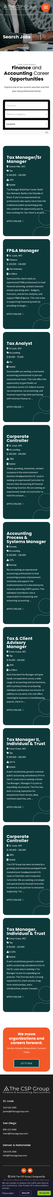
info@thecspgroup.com (15, 1155)
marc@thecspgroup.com (15, 1133)
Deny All (25, 1193)
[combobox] (26, 114)
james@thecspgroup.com (16, 1111)
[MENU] (45, 7)
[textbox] (26, 114)
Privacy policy (8, 1193)
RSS (46, 132)
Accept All (44, 1193)
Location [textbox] (10, 123)
